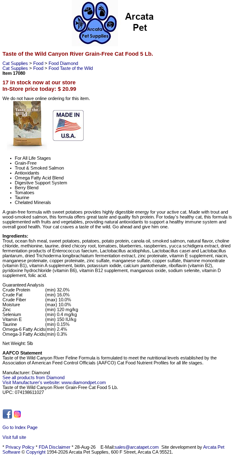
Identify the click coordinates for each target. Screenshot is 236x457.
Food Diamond (63, 63)
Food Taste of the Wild (71, 68)
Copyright (35, 452)
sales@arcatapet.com (137, 447)
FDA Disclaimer (54, 447)
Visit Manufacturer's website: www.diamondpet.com (54, 382)
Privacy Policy (20, 447)
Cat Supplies (15, 63)
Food (39, 63)
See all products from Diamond (33, 377)
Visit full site (14, 437)
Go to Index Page (19, 427)
